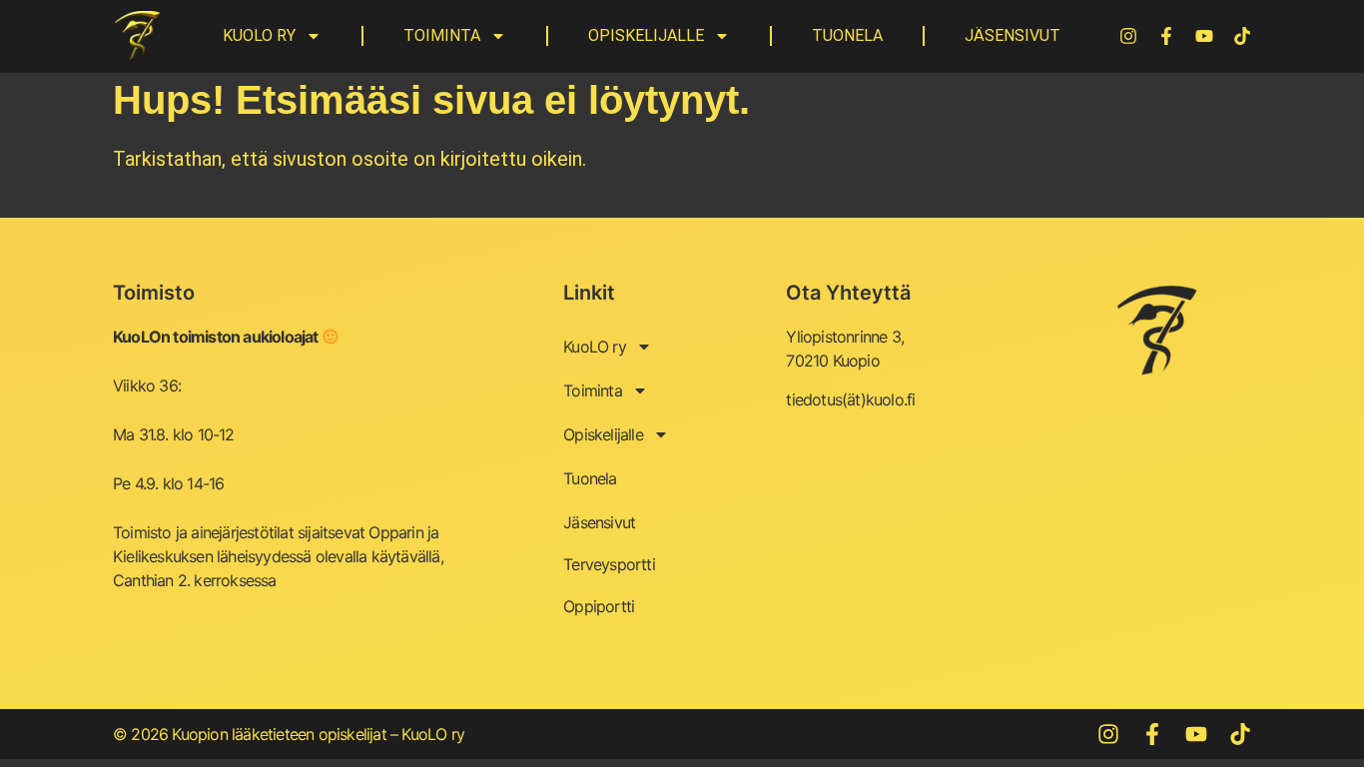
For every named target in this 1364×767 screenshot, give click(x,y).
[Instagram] (1128, 36)
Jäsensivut (1012, 35)
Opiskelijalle (646, 35)
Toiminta (441, 35)
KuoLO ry (259, 35)
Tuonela (847, 35)
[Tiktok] (1242, 36)
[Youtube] (1204, 36)
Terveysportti (609, 564)
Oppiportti (598, 606)
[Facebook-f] (1166, 36)
